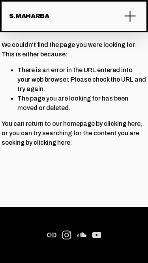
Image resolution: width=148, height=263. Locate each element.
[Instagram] (66, 235)
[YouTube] (96, 235)
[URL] (51, 235)
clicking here (122, 123)
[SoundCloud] (81, 235)
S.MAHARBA (29, 16)
